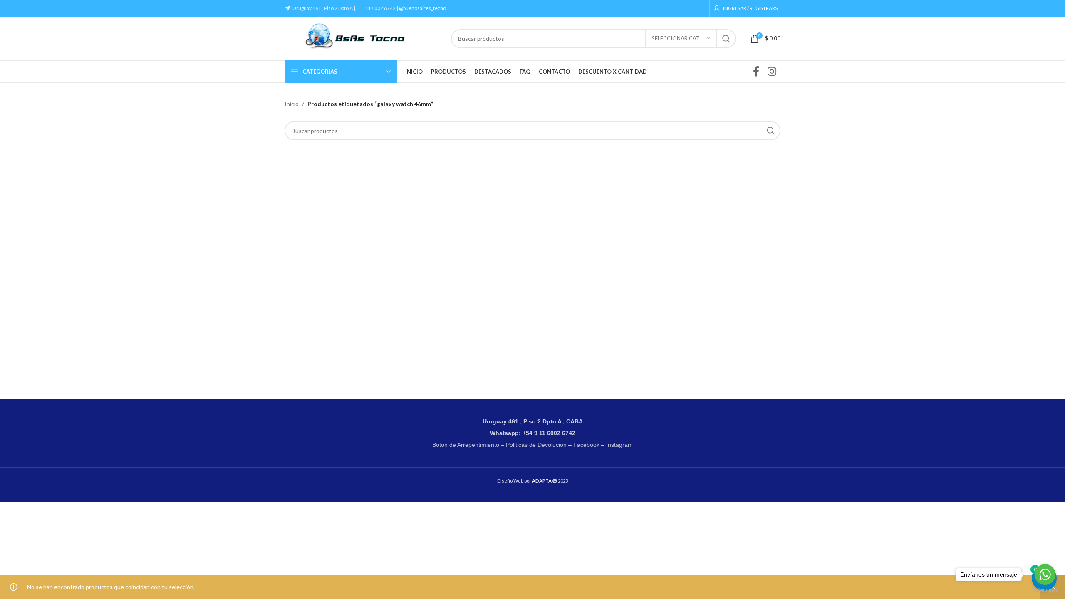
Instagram (619, 444)
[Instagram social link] (771, 71)
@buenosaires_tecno (422, 8)
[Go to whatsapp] (1045, 574)
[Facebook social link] (756, 71)
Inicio (292, 103)
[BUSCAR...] (726, 38)
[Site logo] (364, 37)
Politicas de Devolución (536, 444)
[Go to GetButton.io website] (1045, 590)
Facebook (586, 444)
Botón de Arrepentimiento (465, 444)
